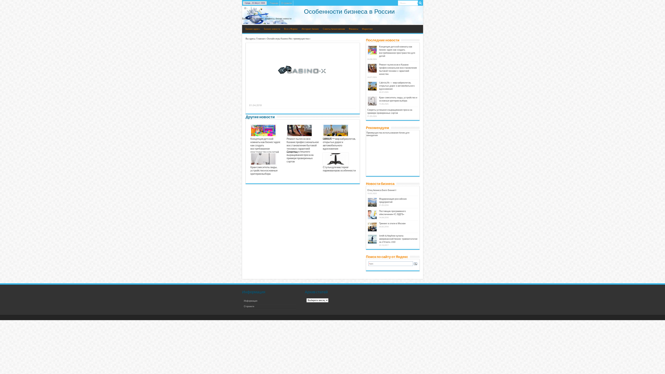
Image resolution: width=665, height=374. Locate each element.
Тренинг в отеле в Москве (392, 223)
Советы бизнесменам (334, 29)
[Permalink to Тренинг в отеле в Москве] (372, 227)
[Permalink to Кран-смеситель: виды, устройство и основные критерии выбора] (372, 101)
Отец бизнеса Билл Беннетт (381, 190)
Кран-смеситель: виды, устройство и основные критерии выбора (264, 171)
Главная (274, 3)
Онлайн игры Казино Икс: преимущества (288, 38)
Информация (250, 301)
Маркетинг (367, 29)
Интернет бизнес (310, 29)
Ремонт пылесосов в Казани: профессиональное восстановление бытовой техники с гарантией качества (303, 145)
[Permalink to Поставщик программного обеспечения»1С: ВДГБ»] (372, 214)
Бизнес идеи (253, 29)
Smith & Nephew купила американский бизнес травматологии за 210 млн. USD (398, 238)
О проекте (286, 3)
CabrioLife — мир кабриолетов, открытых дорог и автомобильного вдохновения (339, 143)
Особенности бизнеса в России (349, 11)
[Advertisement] (302, 101)
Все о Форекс (291, 29)
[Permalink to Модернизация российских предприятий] (372, 202)
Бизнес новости (272, 29)
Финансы (353, 29)
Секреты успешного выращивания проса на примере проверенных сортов (300, 156)
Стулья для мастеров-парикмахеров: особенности (339, 169)
